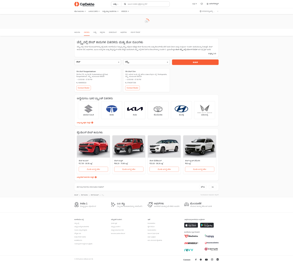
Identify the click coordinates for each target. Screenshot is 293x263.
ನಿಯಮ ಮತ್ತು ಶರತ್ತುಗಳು (80, 230)
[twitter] (201, 260)
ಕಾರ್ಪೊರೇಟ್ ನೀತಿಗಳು (80, 237)
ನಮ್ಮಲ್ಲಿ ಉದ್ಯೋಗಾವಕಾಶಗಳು (81, 226)
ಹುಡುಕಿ (195, 62)
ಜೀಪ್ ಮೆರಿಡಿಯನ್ (156, 161)
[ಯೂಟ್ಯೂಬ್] (206, 260)
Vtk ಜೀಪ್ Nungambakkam (86, 71)
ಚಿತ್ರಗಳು (102, 32)
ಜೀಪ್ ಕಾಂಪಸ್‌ (83, 161)
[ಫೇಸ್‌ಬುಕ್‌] (195, 260)
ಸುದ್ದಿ (94, 32)
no (213, 187)
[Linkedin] (218, 260)
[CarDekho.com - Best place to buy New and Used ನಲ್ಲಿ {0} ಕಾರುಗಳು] (84, 4)
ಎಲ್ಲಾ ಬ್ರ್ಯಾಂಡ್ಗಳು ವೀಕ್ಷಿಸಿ (84, 122)
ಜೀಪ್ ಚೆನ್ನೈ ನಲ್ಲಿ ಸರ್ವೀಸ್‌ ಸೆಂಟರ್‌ (186, 49)
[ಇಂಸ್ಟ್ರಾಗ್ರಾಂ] (212, 260)
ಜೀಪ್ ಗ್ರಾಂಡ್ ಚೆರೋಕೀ (192, 161)
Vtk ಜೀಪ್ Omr (130, 71)
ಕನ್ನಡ (193, 3)
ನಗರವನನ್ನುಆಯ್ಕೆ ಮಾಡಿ (209, 11)
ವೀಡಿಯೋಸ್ (113, 32)
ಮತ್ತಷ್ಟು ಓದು (212, 53)
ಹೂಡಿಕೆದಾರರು (78, 240)
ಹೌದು (203, 187)
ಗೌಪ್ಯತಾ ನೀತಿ (77, 233)
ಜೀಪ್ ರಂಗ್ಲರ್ (118, 161)
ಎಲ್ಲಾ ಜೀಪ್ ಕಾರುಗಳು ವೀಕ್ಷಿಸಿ (85, 177)
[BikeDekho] (191, 236)
